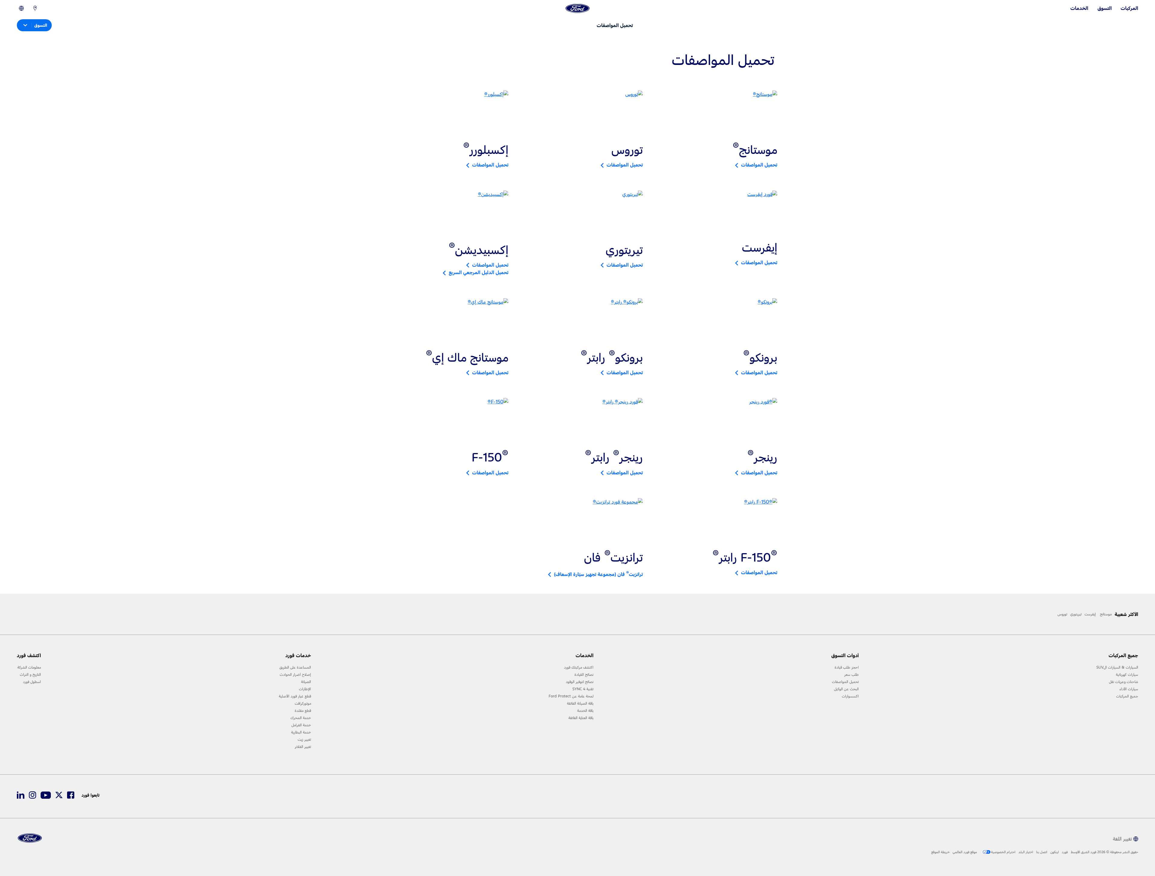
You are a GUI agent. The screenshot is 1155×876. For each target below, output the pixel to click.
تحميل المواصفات (757, 164)
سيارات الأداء (1129, 689)
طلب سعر (851, 674)
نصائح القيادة (583, 674)
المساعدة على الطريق (295, 667)
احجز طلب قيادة (847, 667)
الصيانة (306, 681)
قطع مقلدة (303, 710)
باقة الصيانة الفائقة (580, 703)
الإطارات (305, 689)
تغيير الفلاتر (303, 746)
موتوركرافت (303, 703)
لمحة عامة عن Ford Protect (571, 696)
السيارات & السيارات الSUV (1117, 667)
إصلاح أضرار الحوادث (295, 674)
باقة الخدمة (585, 710)
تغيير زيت (304, 739)
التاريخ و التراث (30, 674)
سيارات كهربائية (1127, 674)
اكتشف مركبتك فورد (578, 667)
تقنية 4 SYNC (582, 689)
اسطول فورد (32, 681)
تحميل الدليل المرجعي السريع (477, 272)
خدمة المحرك (301, 717)
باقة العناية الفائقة (580, 717)
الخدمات (1079, 8)
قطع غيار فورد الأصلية (295, 696)
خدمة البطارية (301, 732)
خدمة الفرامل (301, 725)
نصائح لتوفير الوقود (579, 681)
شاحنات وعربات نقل (1123, 681)
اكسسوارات (850, 696)
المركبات (1129, 8)
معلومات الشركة (29, 667)
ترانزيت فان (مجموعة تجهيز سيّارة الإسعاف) (597, 574)
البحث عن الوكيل (846, 689)
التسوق (1105, 8)
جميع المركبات (1127, 696)
